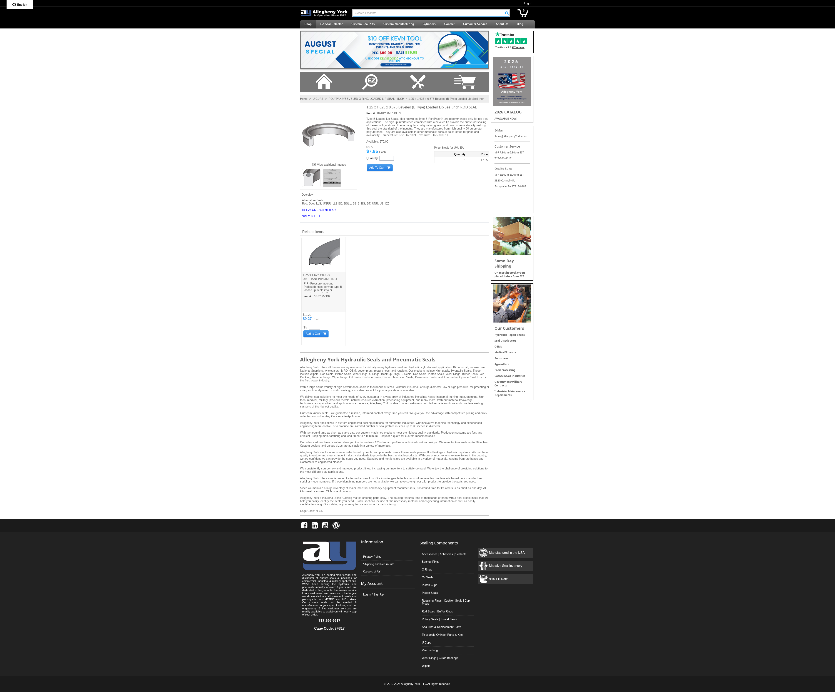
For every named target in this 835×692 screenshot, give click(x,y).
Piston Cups (429, 585)
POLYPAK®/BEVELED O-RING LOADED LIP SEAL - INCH (366, 98)
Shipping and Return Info (378, 564)
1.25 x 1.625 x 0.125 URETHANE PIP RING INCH (320, 277)
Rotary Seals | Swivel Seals (439, 619)
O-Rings (427, 569)
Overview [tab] (307, 194)
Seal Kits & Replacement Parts (441, 627)
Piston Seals (430, 592)
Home (303, 98)
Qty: (305, 327)
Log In (528, 3)
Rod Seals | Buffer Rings (437, 611)
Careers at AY (372, 571)
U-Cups (426, 642)
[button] (507, 13)
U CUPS (318, 98)
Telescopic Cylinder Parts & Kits (442, 634)
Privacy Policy (372, 556)
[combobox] (431, 13)
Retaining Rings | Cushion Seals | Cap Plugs (446, 602)
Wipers (426, 665)
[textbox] (428, 13)
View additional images (331, 164)
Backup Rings (430, 561)
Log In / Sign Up (373, 594)
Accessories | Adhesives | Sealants (444, 554)
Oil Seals (427, 577)
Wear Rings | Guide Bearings (440, 658)
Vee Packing (430, 650)
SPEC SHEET (311, 216)
